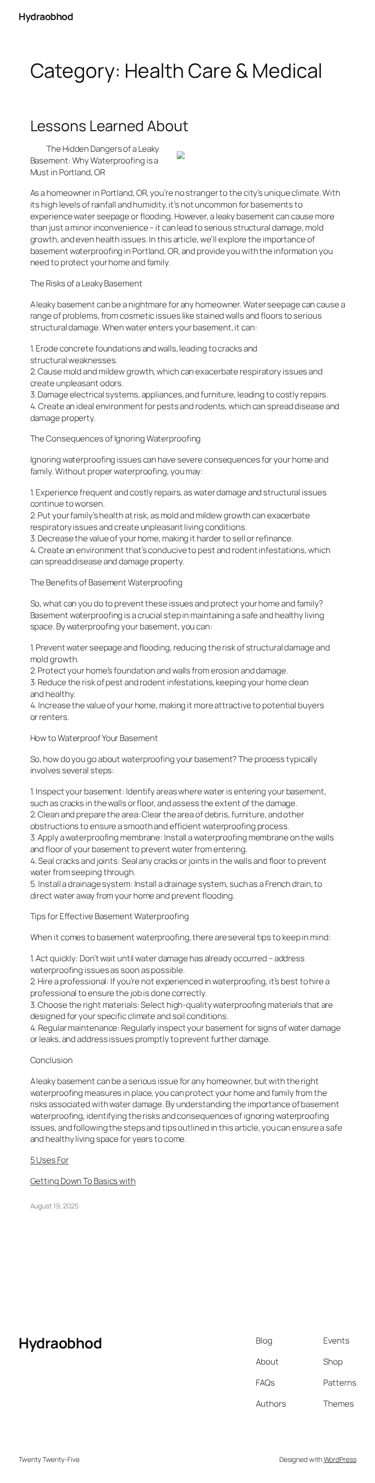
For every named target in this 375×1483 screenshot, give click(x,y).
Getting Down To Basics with (83, 1180)
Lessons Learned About (109, 125)
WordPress (340, 1459)
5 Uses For (49, 1159)
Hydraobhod (46, 16)
